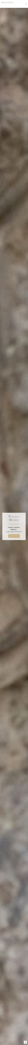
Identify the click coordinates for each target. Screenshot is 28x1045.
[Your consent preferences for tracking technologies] (25, 1042)
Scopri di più (14, 536)
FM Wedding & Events (9, 3)
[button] (26, 4)
